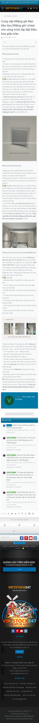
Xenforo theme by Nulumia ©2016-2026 (19, 719)
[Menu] (2, 8)
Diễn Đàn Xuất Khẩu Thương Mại (13, 687)
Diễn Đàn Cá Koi (31, 687)
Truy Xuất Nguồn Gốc (19, 699)
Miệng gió (31, 257)
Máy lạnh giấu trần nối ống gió (14, 97)
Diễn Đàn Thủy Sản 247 (27, 683)
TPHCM (19, 399)
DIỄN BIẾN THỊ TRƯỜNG (13, 450)
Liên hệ (5, 546)
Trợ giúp (33, 546)
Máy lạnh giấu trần (24, 203)
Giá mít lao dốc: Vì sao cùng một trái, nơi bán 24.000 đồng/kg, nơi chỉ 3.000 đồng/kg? (20, 440)
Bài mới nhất (6, 420)
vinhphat (5, 37)
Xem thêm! (19, 651)
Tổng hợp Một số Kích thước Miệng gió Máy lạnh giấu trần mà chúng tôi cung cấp (19, 216)
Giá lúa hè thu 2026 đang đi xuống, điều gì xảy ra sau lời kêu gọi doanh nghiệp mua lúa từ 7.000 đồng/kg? (20, 457)
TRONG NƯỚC (10, 432)
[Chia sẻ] (36, 42)
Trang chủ (18, 548)
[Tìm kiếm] (36, 8)
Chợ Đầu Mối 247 (26, 691)
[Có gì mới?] (34, 8)
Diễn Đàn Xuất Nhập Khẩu (12, 695)
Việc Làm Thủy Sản (28, 695)
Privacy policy (25, 546)
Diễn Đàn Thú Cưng (13, 691)
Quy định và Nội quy (14, 546)
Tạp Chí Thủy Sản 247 (11, 683)
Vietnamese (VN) (20, 543)
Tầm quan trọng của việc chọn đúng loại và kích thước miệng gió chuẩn (18, 109)
